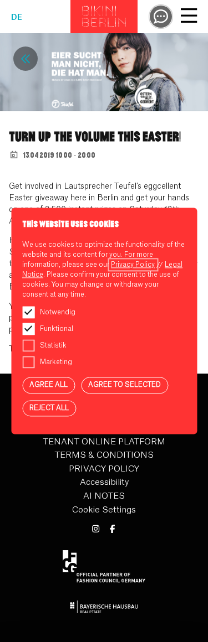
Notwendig (57, 312)
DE (16, 18)
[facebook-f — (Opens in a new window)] (113, 529)
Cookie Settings (104, 510)
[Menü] (188, 17)
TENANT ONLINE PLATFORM (104, 442)
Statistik (53, 345)
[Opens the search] (161, 17)
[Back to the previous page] (25, 58)
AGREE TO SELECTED (124, 384)
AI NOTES (104, 496)
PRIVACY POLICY (104, 469)
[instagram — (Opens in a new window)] (95, 529)
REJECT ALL (49, 408)
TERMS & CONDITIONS (104, 455)
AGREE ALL (48, 384)
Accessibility (104, 482)
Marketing (56, 362)
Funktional (56, 328)
